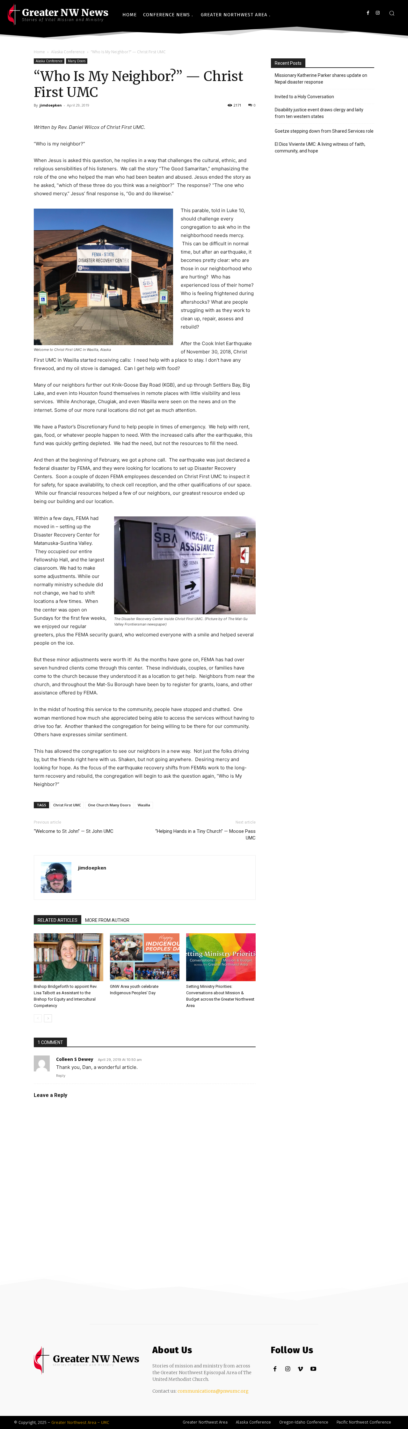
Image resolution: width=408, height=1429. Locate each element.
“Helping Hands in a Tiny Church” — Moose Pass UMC (205, 834)
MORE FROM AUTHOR (107, 920)
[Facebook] (368, 13)
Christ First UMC (67, 805)
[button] (391, 13)
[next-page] (48, 1018)
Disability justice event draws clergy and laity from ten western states (319, 113)
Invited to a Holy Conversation (304, 96)
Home (39, 52)
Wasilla (144, 805)
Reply (60, 1075)
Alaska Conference (68, 52)
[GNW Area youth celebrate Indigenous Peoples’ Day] (144, 957)
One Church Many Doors (109, 805)
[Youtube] (313, 1369)
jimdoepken (51, 105)
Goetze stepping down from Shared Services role (324, 131)
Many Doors (76, 61)
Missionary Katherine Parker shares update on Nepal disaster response (321, 79)
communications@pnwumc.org (213, 1391)
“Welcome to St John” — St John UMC (73, 831)
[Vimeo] (300, 1369)
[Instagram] (377, 13)
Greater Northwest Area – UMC (80, 1422)
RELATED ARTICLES (57, 920)
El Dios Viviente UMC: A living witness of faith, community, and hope (320, 147)
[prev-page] (38, 1018)
